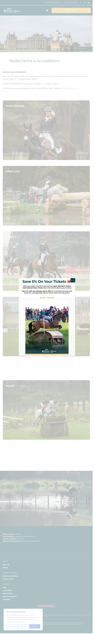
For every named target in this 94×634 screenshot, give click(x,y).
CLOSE (73, 280)
